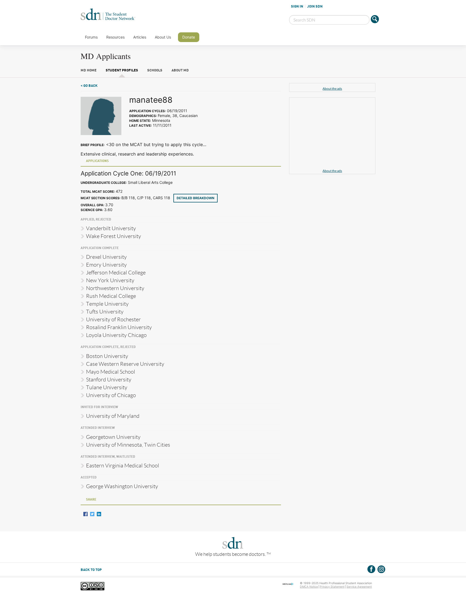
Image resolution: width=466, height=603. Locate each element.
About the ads (332, 89)
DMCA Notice (309, 586)
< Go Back (89, 86)
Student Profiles (122, 70)
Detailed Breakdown (195, 198)
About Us (163, 37)
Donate (188, 37)
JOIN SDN (315, 6)
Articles (139, 37)
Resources (115, 37)
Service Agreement (359, 586)
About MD (180, 70)
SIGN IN (297, 6)
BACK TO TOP (91, 570)
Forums (91, 37)
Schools (154, 70)
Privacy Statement (332, 586)
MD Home (89, 70)
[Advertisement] (332, 134)
